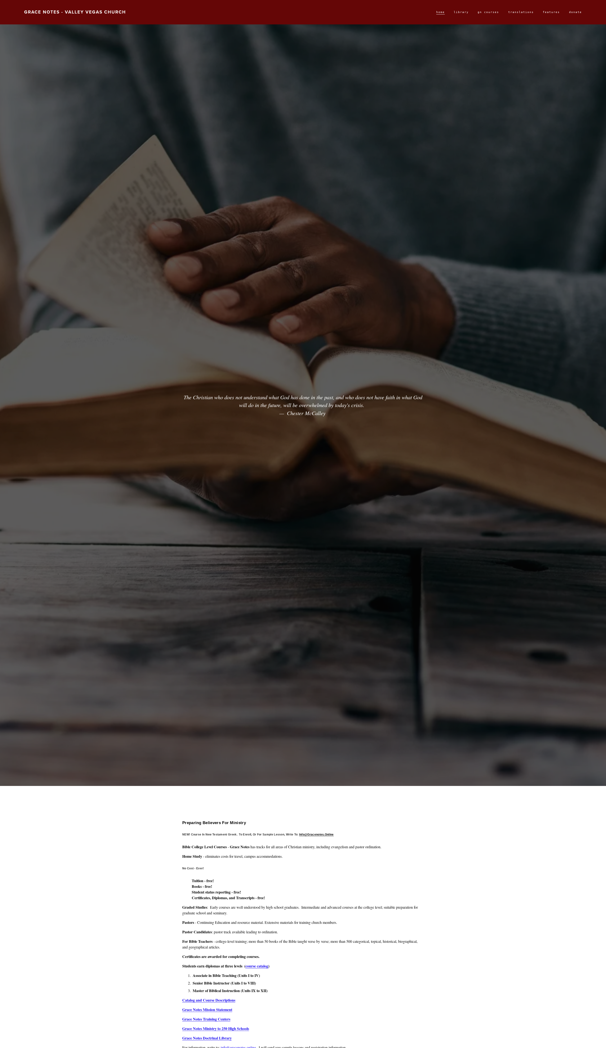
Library (461, 12)
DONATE (575, 12)
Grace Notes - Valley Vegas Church (75, 12)
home (440, 12)
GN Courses (488, 12)
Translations (521, 12)
